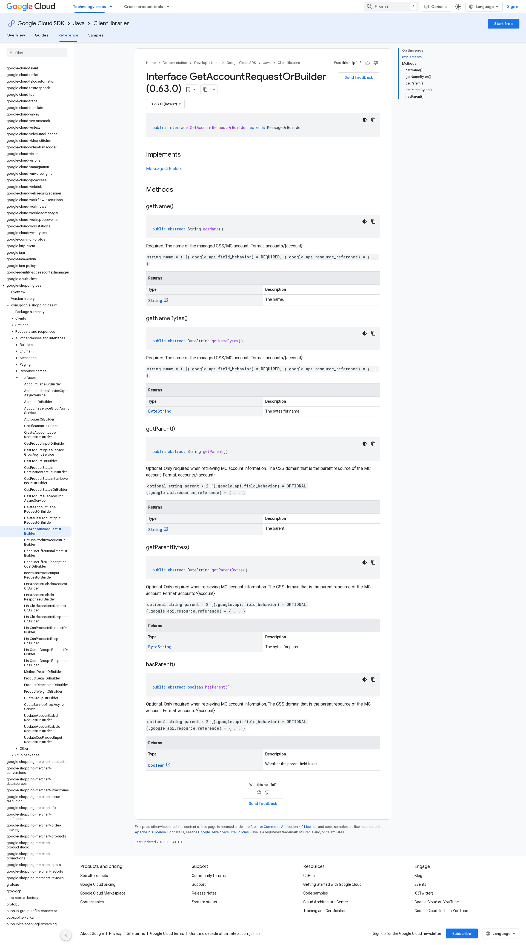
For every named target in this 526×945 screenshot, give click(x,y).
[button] (36, 285)
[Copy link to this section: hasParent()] (180, 665)
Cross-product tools (143, 6)
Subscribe (461, 933)
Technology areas (89, 6)
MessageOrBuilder (164, 168)
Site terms (136, 933)
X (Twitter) (423, 893)
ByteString (159, 411)
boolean (156, 765)
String (155, 300)
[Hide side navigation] (66, 935)
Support (199, 884)
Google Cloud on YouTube (436, 902)
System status (204, 902)
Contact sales (92, 902)
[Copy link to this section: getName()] (178, 207)
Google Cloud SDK (41, 23)
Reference (68, 35)
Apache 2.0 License (150, 832)
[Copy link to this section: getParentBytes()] (194, 548)
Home (151, 63)
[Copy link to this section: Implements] (186, 155)
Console (439, 6)
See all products (94, 875)
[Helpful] (368, 63)
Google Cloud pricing (97, 884)
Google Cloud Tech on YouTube (441, 911)
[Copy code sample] (373, 119)
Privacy (115, 933)
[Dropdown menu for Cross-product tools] (169, 6)
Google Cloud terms (167, 933)
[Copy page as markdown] (205, 89)
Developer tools (206, 63)
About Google (92, 933)
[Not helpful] (376, 63)
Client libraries (111, 23)
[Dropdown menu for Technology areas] (112, 6)
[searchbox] (37, 52)
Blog (418, 875)
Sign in (513, 6)
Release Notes (204, 893)
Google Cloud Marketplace (102, 893)
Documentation (175, 63)
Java (79, 23)
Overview (16, 35)
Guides (41, 35)
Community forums (209, 875)
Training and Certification (325, 911)
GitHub (309, 875)
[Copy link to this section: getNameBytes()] (193, 318)
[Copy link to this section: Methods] (180, 190)
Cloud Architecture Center (325, 902)
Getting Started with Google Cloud (332, 884)
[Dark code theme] (364, 119)
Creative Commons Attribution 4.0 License (283, 827)
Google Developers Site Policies (223, 832)
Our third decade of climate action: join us (225, 933)
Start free (503, 23)
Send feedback (359, 77)
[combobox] (391, 7)
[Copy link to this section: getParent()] (180, 429)
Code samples (315, 893)
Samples (96, 35)
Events (420, 884)
